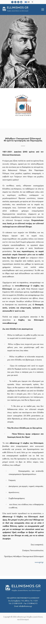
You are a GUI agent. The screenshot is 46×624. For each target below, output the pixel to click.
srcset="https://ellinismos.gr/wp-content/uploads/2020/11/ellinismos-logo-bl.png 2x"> (21, 12)
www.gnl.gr (39, 562)
